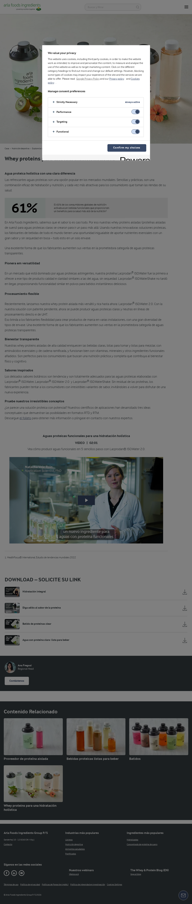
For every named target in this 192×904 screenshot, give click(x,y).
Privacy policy (116, 79)
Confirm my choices (126, 147)
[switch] (135, 111)
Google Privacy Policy (88, 79)
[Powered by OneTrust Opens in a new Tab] (134, 158)
